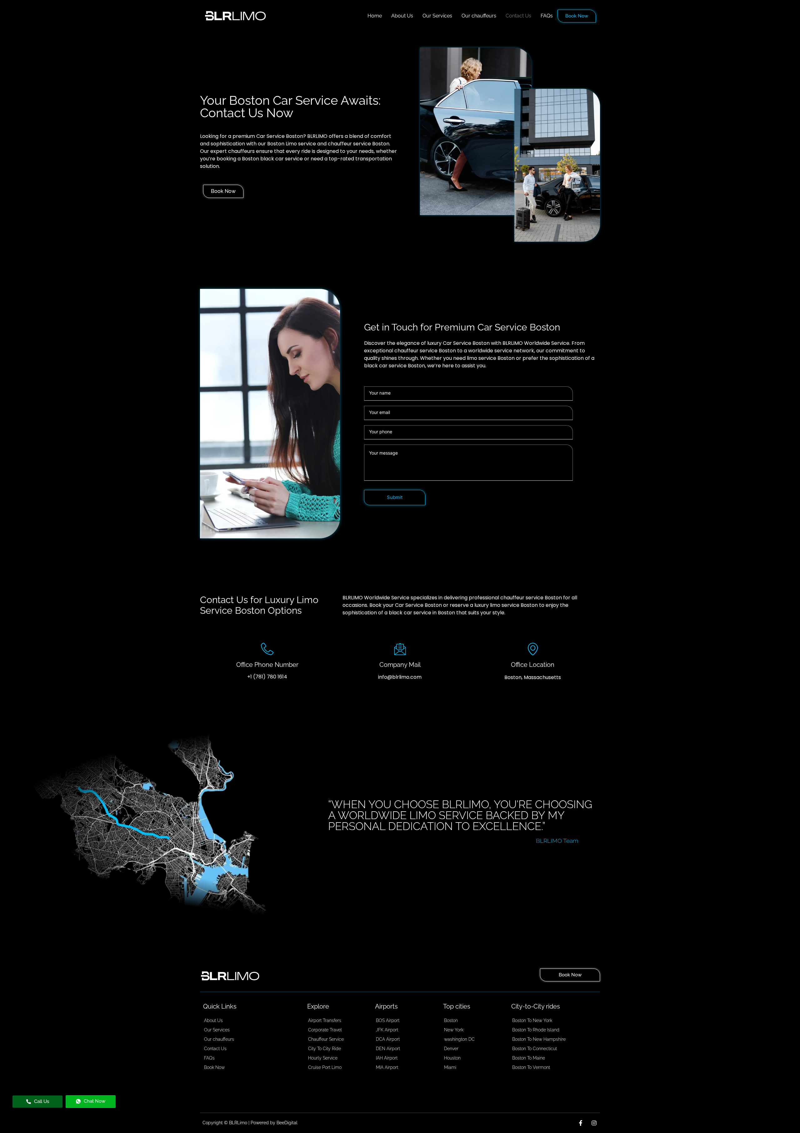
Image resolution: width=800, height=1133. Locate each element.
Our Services (437, 16)
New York (453, 1029)
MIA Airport (387, 1067)
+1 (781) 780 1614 (267, 676)
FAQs (547, 16)
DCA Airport (388, 1039)
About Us (402, 16)
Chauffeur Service (326, 1039)
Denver (451, 1048)
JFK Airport (387, 1029)
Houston (452, 1057)
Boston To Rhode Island (535, 1029)
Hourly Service (323, 1057)
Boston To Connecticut (534, 1048)
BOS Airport (387, 1020)
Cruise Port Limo (325, 1067)
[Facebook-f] (581, 1123)
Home (375, 16)
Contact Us (518, 16)
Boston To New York (532, 1020)
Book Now (576, 16)
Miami (450, 1067)
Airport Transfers (324, 1020)
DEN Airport (388, 1048)
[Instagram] (594, 1123)
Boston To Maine (528, 1057)
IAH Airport (387, 1057)
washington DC (459, 1039)
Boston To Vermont (531, 1067)
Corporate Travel (325, 1029)
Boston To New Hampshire (539, 1039)
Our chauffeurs (479, 16)
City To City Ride (324, 1048)
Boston (451, 1020)
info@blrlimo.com (400, 677)
